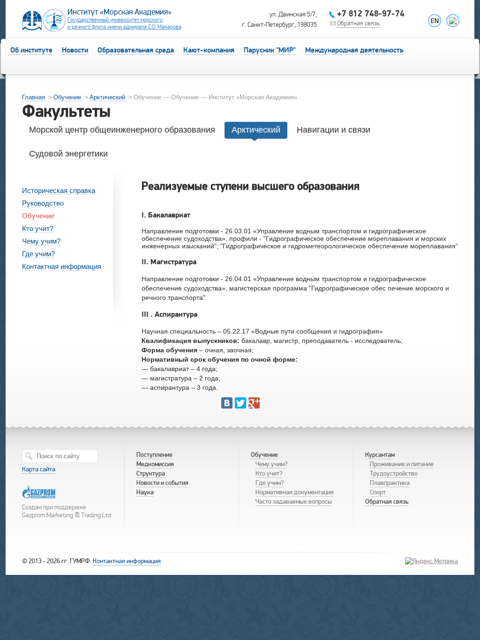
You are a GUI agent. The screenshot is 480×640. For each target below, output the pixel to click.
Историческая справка (58, 190)
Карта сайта (38, 469)
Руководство (43, 203)
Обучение (67, 97)
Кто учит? (37, 228)
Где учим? (38, 254)
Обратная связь (358, 23)
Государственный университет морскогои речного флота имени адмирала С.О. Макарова (124, 23)
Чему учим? (41, 241)
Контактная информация (61, 266)
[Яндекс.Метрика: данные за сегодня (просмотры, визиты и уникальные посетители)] (431, 561)
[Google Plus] (254, 403)
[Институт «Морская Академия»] (44, 30)
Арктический (107, 97)
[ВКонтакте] (226, 403)
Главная (33, 97)
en (435, 21)
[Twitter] (240, 403)
